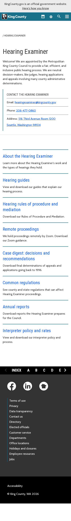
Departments (17, 438)
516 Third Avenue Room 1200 (37, 118)
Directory (15, 422)
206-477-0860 (26, 110)
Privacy (13, 406)
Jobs (12, 459)
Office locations (19, 443)
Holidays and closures (22, 448)
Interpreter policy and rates (27, 330)
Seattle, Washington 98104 (24, 125)
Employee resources (22, 453)
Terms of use (17, 400)
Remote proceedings (21, 229)
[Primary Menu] (67, 16)
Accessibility (15, 486)
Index (16, 370)
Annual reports (16, 306)
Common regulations (21, 282)
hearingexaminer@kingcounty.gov (35, 102)
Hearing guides (16, 180)
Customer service (20, 432)
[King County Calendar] (43, 16)
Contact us (16, 416)
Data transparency (21, 411)
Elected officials (19, 427)
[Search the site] (59, 16)
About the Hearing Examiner (28, 156)
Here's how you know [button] (35, 8)
